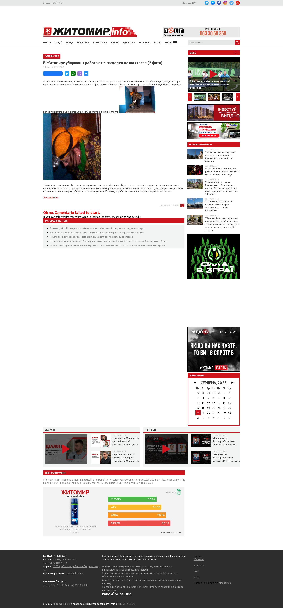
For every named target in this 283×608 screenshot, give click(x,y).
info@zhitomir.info (65, 559)
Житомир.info (51, 197)
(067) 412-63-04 (77, 585)
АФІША (115, 42)
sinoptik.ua (225, 582)
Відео (193, 52)
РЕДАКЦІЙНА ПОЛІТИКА (116, 593)
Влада (70, 42)
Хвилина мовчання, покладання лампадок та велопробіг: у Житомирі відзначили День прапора (221, 156)
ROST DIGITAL (127, 603)
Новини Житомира (200, 144)
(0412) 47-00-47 (58, 585)
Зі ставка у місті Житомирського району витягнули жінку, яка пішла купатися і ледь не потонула (97, 228)
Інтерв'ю (145, 42)
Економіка (100, 42)
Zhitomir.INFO (60, 603)
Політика (83, 42)
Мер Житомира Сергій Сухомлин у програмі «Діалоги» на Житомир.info (125, 457)
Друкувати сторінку (169, 205)
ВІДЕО (158, 42)
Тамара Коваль (74, 573)
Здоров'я (129, 42)
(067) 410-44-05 (58, 562)
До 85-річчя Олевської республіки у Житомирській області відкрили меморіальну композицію (97, 232)
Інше (168, 42)
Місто (47, 42)
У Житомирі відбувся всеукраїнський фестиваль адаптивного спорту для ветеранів (91, 236)
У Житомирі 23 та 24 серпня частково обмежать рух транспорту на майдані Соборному (219, 206)
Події (58, 42)
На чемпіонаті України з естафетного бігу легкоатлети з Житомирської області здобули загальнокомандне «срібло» (108, 245)
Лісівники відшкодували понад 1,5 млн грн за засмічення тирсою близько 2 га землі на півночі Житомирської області (108, 241)
